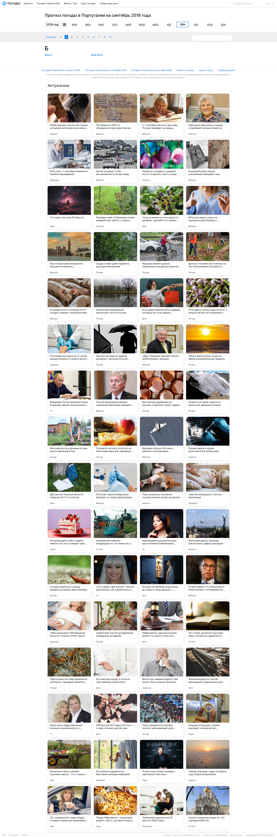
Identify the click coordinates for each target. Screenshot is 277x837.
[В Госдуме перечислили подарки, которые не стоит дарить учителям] (161, 300)
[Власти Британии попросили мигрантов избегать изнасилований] (69, 253)
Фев (87, 24)
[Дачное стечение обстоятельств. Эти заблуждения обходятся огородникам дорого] (207, 253)
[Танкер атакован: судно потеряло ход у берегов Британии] (207, 761)
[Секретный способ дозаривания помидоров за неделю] (115, 623)
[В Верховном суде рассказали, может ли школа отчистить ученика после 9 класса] (161, 623)
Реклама (24, 835)
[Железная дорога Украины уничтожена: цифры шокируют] (207, 530)
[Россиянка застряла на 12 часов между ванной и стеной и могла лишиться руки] (69, 346)
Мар (101, 24)
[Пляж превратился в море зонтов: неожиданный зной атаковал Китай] (161, 715)
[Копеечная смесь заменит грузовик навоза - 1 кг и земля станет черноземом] (69, 761)
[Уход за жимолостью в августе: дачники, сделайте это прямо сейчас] (161, 207)
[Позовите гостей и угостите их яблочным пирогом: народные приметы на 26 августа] (115, 438)
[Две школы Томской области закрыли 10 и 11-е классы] (69, 484)
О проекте (167, 835)
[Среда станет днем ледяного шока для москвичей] (115, 253)
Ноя (210, 24)
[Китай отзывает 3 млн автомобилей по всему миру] (115, 161)
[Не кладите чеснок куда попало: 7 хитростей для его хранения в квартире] (207, 300)
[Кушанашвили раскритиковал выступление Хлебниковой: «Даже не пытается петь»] (161, 530)
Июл (155, 24)
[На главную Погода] (13, 3)
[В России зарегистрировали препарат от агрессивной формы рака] (115, 484)
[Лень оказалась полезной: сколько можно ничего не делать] (161, 484)
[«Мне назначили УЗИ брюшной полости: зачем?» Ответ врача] (69, 623)
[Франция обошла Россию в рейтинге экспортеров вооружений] (161, 438)
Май (128, 24)
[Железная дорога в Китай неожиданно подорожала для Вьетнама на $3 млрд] (207, 669)
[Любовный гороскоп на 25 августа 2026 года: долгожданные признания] (161, 807)
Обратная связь (236, 835)
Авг (169, 24)
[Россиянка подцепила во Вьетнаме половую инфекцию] (115, 761)
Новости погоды (185, 70)
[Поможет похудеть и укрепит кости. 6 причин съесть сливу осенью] (161, 161)
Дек (223, 24)
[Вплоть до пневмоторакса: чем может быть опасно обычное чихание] (161, 669)
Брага (48, 54)
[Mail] (4, 3)
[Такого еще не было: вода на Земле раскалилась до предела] (207, 346)
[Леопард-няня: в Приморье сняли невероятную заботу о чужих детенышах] (115, 207)
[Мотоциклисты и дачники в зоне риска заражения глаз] (69, 438)
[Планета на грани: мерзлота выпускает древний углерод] (207, 392)
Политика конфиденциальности (187, 835)
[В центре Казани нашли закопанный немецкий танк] (207, 161)
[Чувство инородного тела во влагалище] (207, 484)
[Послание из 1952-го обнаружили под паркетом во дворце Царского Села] (115, 115)
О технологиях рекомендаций (215, 835)
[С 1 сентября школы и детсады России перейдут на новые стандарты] (161, 115)
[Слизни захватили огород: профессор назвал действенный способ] (69, 577)
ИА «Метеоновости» (266, 835)
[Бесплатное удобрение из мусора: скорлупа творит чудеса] (161, 392)
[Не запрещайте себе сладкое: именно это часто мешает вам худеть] (69, 530)
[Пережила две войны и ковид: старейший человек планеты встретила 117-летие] (207, 115)
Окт (196, 24)
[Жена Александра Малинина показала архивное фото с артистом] (69, 715)
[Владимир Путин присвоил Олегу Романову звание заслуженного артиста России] (69, 392)
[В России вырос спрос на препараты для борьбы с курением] (207, 207)
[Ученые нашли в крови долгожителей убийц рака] (207, 438)
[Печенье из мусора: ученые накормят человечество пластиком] (207, 715)
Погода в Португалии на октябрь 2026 (151, 70)
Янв (74, 24)
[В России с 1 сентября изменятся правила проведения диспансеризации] (69, 161)
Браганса (97, 54)
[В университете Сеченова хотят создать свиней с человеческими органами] (69, 300)
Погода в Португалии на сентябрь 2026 (106, 70)
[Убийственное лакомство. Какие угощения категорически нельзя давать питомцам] (69, 115)
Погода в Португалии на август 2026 (61, 70)
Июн (142, 24)
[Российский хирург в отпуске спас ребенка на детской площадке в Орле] (115, 669)
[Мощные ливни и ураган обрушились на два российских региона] (161, 253)
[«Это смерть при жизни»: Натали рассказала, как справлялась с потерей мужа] (115, 577)
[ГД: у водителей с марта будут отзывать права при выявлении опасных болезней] (69, 807)
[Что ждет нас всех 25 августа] (69, 207)
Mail (4, 835)
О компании (13, 835)
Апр (114, 24)
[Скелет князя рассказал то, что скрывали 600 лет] (207, 807)
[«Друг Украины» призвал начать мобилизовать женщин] (161, 346)
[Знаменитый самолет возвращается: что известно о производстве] (115, 530)
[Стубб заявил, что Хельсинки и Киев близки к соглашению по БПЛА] (207, 577)
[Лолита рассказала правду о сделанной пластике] (161, 761)
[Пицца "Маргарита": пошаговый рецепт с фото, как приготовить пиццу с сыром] (115, 807)
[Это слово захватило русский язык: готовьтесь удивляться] (207, 623)
